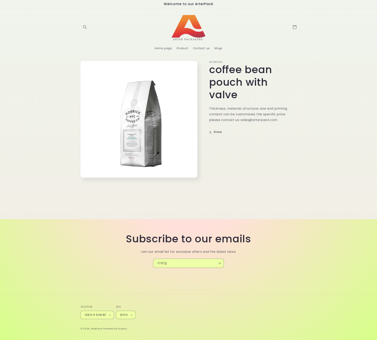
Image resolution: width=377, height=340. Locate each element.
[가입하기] (219, 263)
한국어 (124, 315)
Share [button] (218, 132)
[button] (85, 27)
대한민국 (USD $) (95, 315)
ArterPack (96, 328)
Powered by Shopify (115, 328)
